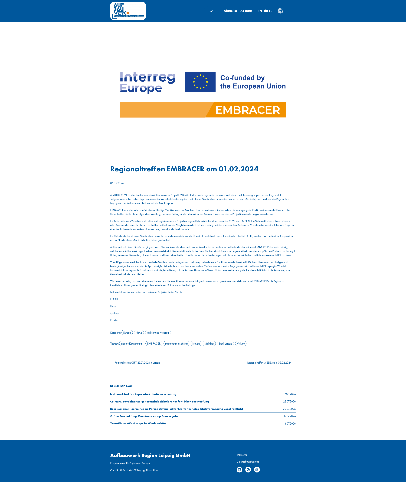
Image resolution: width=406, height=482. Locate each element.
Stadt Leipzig (225, 343)
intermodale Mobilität (176, 343)
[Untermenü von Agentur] (254, 11)
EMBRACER (153, 343)
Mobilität (209, 343)
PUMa (114, 320)
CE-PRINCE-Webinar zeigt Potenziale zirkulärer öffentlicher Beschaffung (159, 401)
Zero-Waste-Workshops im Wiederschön (138, 423)
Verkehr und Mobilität (158, 332)
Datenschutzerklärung (248, 461)
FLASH (114, 299)
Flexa (113, 306)
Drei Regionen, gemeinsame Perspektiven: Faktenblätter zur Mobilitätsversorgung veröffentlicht (176, 408)
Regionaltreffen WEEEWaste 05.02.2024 (269, 362)
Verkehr (241, 343)
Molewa (114, 313)
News (139, 332)
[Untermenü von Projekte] (272, 11)
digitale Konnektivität (131, 343)
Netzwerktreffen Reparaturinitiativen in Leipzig (143, 394)
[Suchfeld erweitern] (211, 10)
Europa (127, 332)
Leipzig (196, 343)
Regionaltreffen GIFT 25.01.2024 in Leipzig (137, 362)
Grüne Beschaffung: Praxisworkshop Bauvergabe (144, 416)
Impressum (242, 454)
